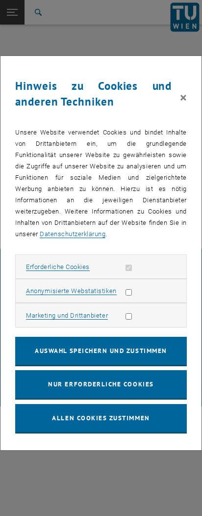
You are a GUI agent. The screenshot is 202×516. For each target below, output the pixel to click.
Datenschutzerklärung (72, 234)
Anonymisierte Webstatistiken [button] (71, 291)
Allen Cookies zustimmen (101, 418)
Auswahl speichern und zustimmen (101, 351)
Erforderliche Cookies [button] (58, 267)
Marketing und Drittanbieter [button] (67, 315)
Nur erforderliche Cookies (100, 384)
